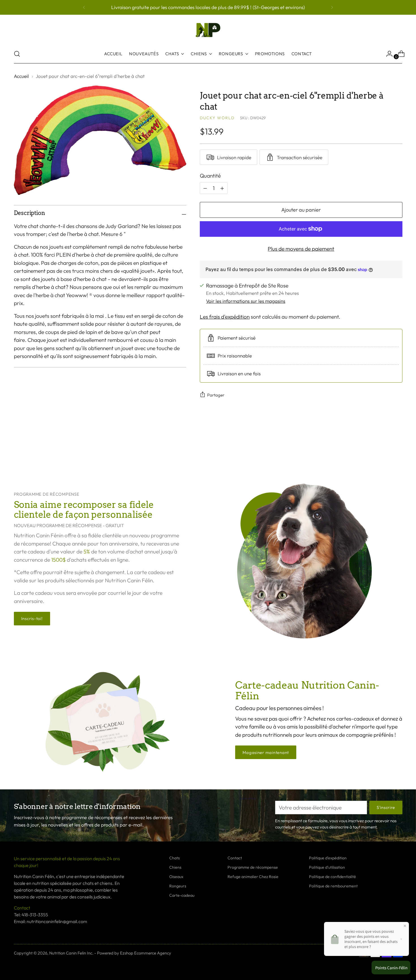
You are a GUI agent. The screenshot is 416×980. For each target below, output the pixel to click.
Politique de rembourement (333, 886)
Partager (215, 395)
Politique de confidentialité (332, 876)
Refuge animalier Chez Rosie (253, 876)
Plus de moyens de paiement (301, 248)
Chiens (175, 867)
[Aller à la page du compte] (387, 53)
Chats (174, 857)
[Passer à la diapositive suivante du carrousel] (397, 447)
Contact (235, 857)
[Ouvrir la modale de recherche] (17, 53)
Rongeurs (177, 886)
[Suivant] (332, 7)
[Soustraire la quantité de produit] (222, 188)
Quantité (210, 175)
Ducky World (217, 117)
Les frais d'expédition (225, 316)
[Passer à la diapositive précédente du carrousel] (384, 448)
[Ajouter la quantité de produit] (205, 188)
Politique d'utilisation (327, 867)
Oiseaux (176, 876)
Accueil (21, 76)
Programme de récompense (253, 867)
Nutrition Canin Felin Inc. (71, 953)
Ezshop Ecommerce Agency (145, 953)
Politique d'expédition (328, 857)
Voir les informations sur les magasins (245, 301)
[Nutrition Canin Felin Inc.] (208, 30)
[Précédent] (84, 7)
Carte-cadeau (181, 895)
